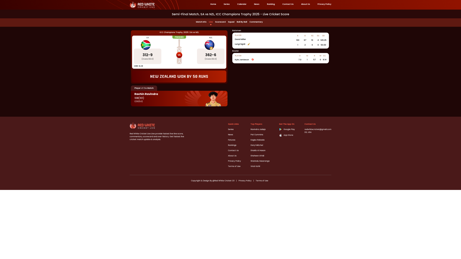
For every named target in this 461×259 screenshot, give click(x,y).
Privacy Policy (245, 180)
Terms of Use (262, 180)
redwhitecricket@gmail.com (317, 129)
